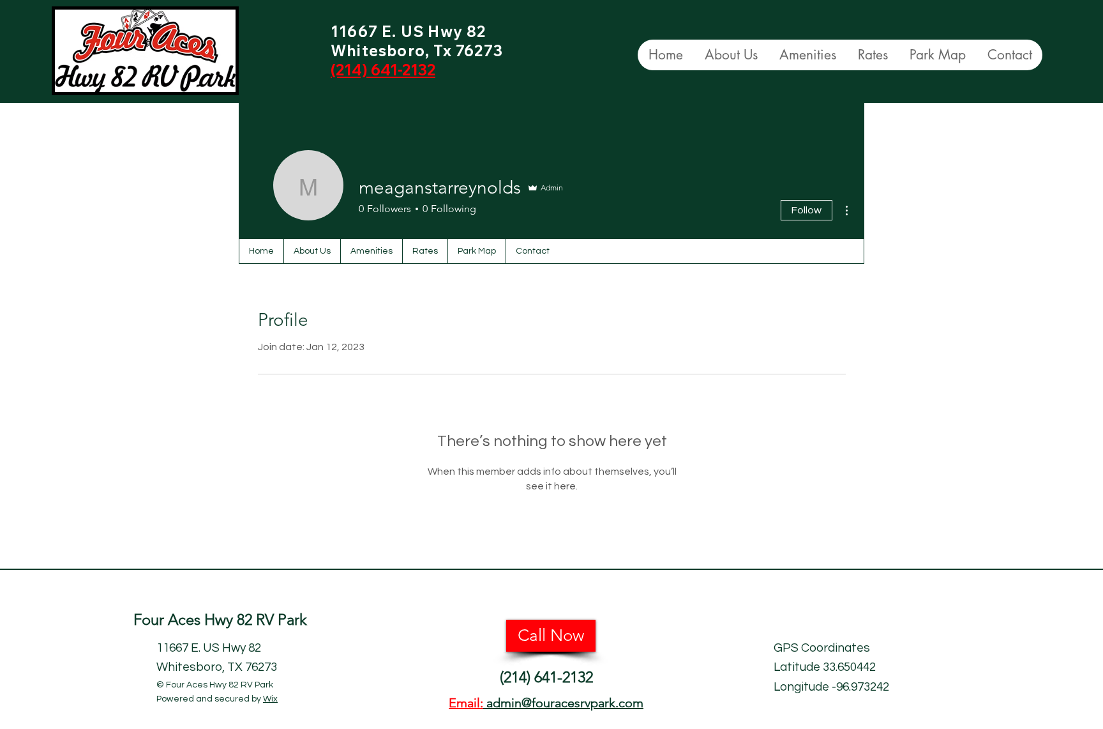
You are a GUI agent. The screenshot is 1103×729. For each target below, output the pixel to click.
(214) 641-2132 (546, 677)
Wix (270, 698)
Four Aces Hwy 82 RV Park (222, 619)
